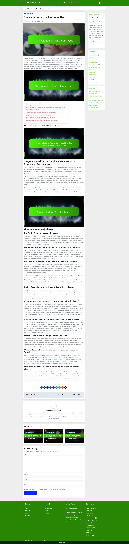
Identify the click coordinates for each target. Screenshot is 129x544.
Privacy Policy (48, 508)
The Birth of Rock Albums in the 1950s (35, 111)
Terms (46, 510)
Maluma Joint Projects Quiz (96, 100)
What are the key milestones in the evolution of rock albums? (40, 115)
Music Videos (92, 77)
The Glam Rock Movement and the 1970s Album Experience (40, 114)
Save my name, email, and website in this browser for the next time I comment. (45, 489)
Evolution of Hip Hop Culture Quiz (74, 512)
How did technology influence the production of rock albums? (40, 117)
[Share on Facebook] (100, 3)
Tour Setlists (92, 82)
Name (26, 474)
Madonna (91, 69)
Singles (91, 79)
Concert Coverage (93, 65)
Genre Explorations (93, 67)
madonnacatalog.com (33, 3)
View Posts (79, 2)
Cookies (47, 513)
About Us (27, 510)
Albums (91, 57)
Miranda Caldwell (32, 21)
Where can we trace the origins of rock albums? (37, 118)
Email (26, 479)
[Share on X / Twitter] (102, 3)
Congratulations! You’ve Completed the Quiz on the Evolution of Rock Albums (45, 107)
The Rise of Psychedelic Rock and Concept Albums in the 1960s (41, 112)
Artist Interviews (93, 60)
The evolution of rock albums (32, 109)
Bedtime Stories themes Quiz (96, 103)
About (65, 2)
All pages (27, 515)
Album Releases (28, 13)
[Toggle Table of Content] (63, 104)
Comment (27, 454)
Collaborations (92, 62)
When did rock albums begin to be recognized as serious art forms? (42, 120)
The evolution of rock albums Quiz (45, 17)
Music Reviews (92, 74)
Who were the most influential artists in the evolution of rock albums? (42, 121)
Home (59, 2)
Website (26, 484)
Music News (92, 72)
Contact (71, 2)
